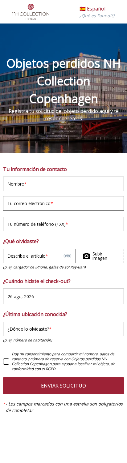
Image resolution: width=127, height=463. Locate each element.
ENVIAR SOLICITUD (63, 385)
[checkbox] (6, 361)
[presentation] (102, 256)
